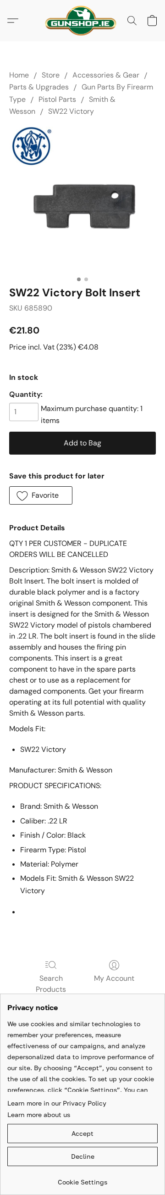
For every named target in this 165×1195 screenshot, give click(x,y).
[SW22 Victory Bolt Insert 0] (82, 199)
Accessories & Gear (105, 75)
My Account (114, 978)
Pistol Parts (57, 99)
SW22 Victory (71, 111)
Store (51, 75)
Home (19, 75)
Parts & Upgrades (39, 87)
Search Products (51, 983)
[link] (82, 1179)
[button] (82, 20)
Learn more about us (38, 1114)
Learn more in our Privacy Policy (56, 1103)
